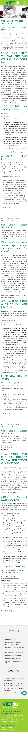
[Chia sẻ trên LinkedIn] (11, 207)
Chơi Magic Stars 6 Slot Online (9, 118)
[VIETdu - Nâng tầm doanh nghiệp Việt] (13, 3)
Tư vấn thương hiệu (10, 639)
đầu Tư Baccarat (5, 116)
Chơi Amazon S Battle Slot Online (10, 176)
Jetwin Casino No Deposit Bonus (10, 448)
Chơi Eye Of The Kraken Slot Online (11, 515)
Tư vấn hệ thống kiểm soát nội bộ (14, 652)
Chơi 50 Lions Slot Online (8, 320)
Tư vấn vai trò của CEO (11, 645)
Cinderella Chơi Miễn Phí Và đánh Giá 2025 (13, 295)
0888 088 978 (10, 727)
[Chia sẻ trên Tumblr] (13, 207)
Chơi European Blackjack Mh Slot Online (12, 325)
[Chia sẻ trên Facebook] (7, 207)
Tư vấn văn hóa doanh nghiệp (13, 655)
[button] (2, 3)
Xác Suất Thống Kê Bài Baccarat (10, 513)
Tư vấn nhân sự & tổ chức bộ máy (14, 647)
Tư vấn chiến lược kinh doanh (13, 642)
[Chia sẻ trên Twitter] (9, 207)
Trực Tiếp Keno (5, 450)
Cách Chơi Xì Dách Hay (8, 297)
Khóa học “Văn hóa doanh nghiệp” (13, 693)
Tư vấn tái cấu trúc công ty (12, 658)
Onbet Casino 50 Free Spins (9, 322)
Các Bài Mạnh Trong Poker (8, 492)
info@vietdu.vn (10, 729)
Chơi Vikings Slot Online (8, 446)
